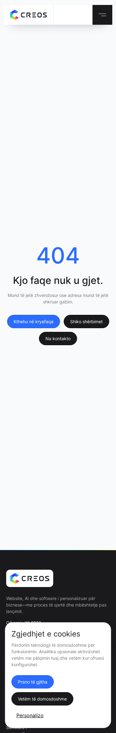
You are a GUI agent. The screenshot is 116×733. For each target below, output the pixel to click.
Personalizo (30, 715)
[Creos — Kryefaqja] (29, 15)
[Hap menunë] (102, 15)
